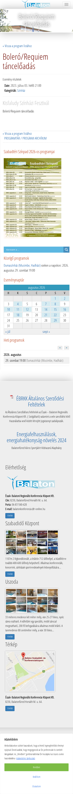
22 (55, 314)
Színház (21, 90)
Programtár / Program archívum (25, 138)
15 (55, 309)
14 (45, 309)
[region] (36, 763)
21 (45, 314)
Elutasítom (36, 786)
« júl (7, 331)
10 (8, 309)
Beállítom (36, 776)
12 (27, 309)
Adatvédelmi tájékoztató (25, 758)
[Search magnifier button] (66, 250)
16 (64, 309)
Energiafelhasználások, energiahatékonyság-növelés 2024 (36, 437)
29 (55, 320)
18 (17, 314)
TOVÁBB (10, 515)
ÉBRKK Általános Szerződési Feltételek (40, 401)
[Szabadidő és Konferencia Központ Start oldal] (36, 4)
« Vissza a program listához (17, 45)
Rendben (36, 767)
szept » (46, 331)
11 (17, 309)
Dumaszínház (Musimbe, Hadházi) (22, 265)
